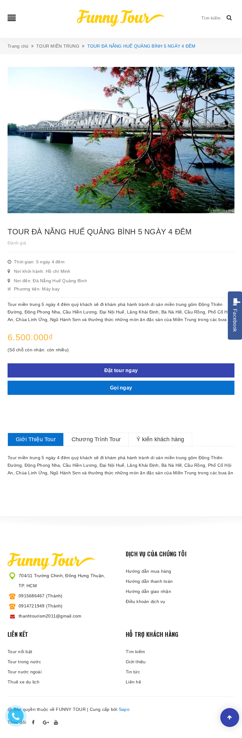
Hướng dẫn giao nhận (148, 591)
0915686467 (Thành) (41, 595)
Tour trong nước (24, 661)
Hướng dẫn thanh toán (149, 581)
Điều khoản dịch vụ (145, 601)
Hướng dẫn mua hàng (148, 571)
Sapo (124, 709)
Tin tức (133, 671)
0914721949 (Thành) (41, 605)
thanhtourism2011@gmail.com (50, 615)
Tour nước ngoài (25, 671)
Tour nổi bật (20, 651)
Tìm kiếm (135, 651)
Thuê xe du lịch (23, 681)
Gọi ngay (121, 387)
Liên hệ (133, 681)
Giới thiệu (136, 661)
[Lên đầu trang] (229, 717)
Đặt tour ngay (121, 370)
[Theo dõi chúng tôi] (46, 722)
